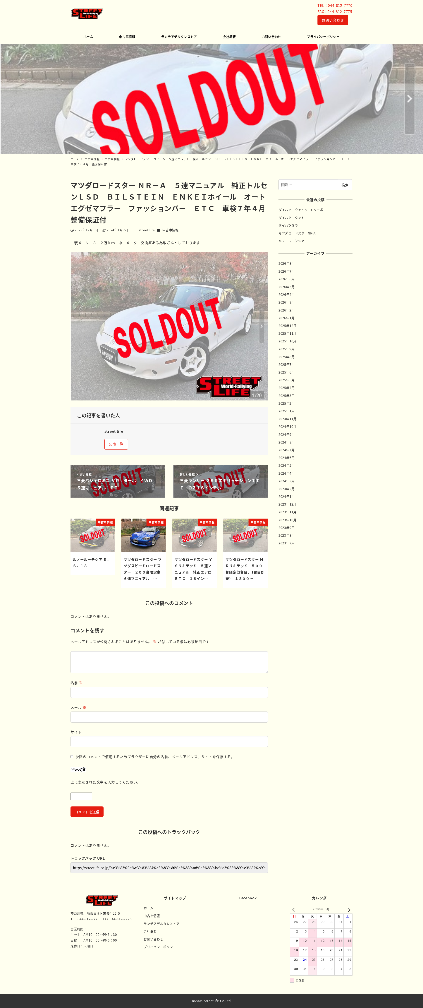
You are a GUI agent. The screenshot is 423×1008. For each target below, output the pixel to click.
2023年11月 (287, 512)
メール (78, 707)
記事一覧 (116, 444)
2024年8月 (286, 442)
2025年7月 (286, 364)
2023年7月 (286, 543)
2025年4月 (286, 387)
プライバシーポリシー (160, 947)
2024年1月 (286, 496)
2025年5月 (286, 380)
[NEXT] (348, 909)
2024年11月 (287, 419)
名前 (76, 682)
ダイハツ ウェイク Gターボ (300, 210)
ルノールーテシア (291, 241)
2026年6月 (286, 279)
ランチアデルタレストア (162, 923)
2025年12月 (287, 325)
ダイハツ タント (291, 217)
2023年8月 (286, 535)
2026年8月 (286, 263)
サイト (76, 731)
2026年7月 (286, 271)
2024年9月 (286, 434)
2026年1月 (286, 318)
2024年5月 (286, 465)
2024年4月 (286, 473)
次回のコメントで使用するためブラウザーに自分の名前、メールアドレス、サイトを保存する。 (155, 756)
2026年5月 (286, 287)
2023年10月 (287, 520)
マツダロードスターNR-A (297, 233)
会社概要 (150, 931)
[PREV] (294, 909)
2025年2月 (286, 403)
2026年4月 (286, 294)
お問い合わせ (333, 20)
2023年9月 (286, 527)
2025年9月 (286, 349)
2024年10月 (287, 426)
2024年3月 (286, 481)
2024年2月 (286, 489)
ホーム (148, 908)
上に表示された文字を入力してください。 (105, 782)
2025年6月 (286, 372)
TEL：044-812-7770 (334, 5)
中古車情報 (170, 230)
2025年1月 (286, 411)
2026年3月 (286, 302)
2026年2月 (286, 310)
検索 (345, 184)
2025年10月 (287, 341)
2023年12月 (287, 504)
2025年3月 (286, 395)
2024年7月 (286, 450)
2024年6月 (286, 457)
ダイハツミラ (288, 225)
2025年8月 (286, 357)
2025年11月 (287, 333)
